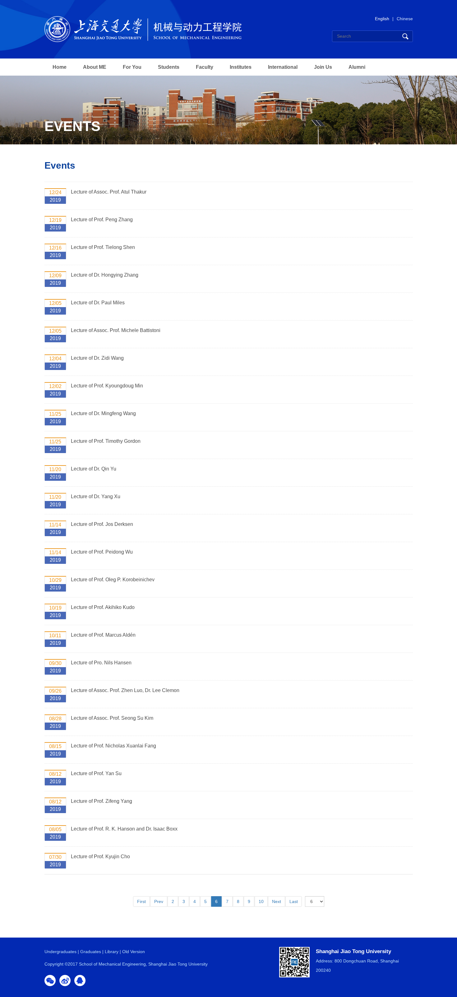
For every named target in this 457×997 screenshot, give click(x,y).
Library (111, 951)
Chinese (405, 18)
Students (168, 67)
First (141, 901)
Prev (158, 901)
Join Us (323, 67)
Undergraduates (60, 951)
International (283, 67)
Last (293, 901)
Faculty (204, 67)
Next (276, 901)
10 (261, 901)
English (382, 18)
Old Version (133, 951)
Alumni (357, 67)
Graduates (90, 951)
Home (60, 67)
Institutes (241, 67)
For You (132, 67)
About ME (94, 67)
